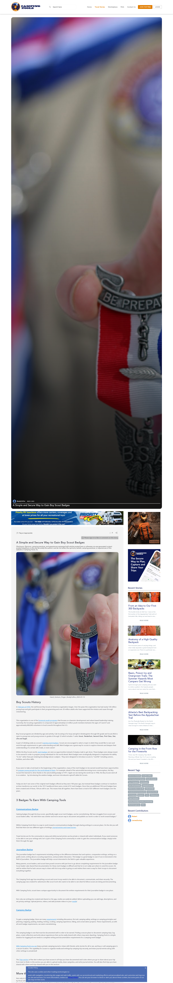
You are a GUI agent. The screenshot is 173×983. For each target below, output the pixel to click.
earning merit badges (51, 743)
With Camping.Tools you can (26, 946)
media (74, 901)
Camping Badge (23, 910)
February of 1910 (24, 707)
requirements (51, 919)
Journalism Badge (24, 849)
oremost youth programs (48, 720)
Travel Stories (100, 7)
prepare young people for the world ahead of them (36, 770)
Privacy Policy (73, 977)
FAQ (122, 7)
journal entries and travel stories (64, 827)
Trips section (24, 960)
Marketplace (112, 7)
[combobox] (64, 7)
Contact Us (131, 7)
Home (89, 7)
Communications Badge (27, 809)
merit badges (42, 752)
